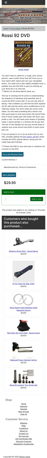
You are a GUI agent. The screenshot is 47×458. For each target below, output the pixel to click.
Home (5, 28)
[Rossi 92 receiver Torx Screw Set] (23, 376)
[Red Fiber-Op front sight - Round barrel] (23, 325)
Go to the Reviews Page (13, 154)
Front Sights (15, 28)
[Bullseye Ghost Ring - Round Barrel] (23, 241)
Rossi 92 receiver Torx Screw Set (23, 385)
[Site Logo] (23, 14)
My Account (24, 436)
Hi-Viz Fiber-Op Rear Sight (23, 284)
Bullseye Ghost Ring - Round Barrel (23, 251)
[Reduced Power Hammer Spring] (23, 350)
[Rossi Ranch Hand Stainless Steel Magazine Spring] (23, 299)
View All (23, 414)
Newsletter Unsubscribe (24, 444)
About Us (24, 431)
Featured (23, 406)
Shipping (23, 423)
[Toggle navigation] (5, 2)
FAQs (24, 426)
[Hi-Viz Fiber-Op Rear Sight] (23, 271)
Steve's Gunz (24, 457)
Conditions (23, 428)
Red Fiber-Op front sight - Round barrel (23, 333)
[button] (43, 447)
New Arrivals (23, 412)
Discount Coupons (23, 441)
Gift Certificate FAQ (23, 439)
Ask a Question (9, 175)
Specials (23, 409)
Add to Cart (37, 199)
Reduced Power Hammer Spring (23, 360)
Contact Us (23, 433)
